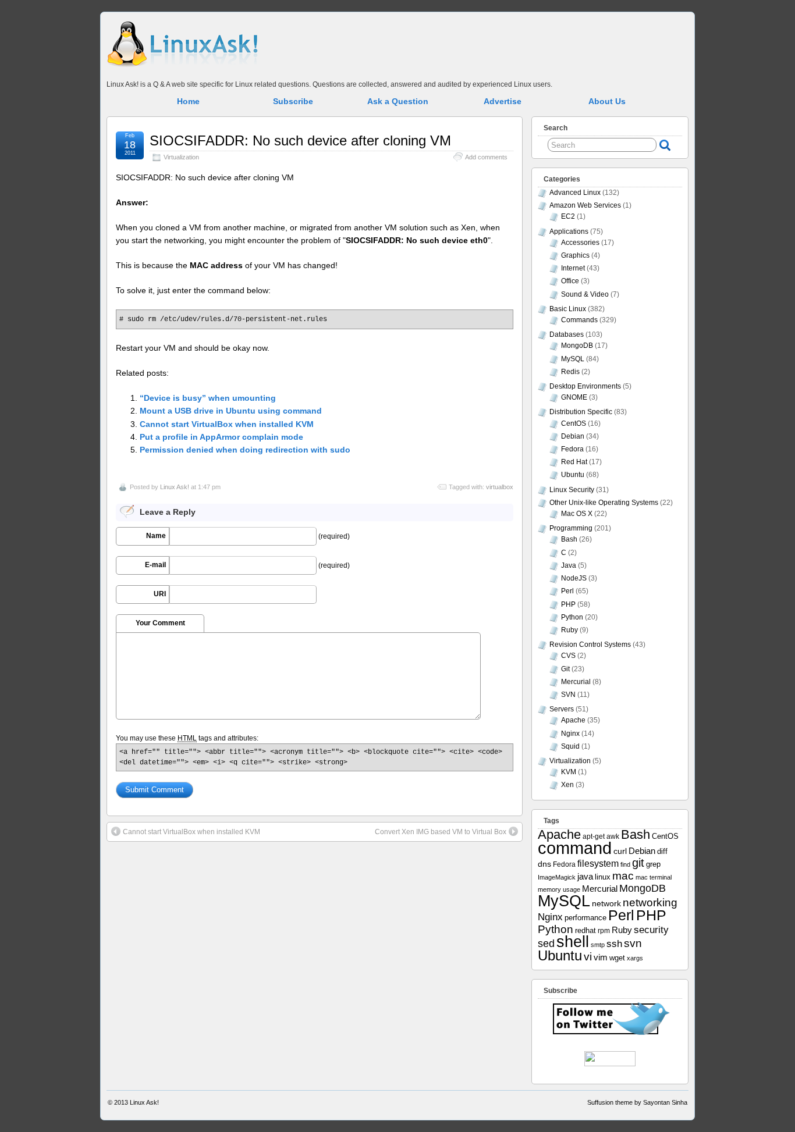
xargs (635, 958)
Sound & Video (585, 294)
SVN (568, 694)
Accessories (580, 242)
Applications (568, 231)
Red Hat (574, 462)
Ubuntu (572, 475)
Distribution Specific (580, 412)
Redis (570, 372)
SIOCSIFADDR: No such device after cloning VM (300, 140)
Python (572, 617)
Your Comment (160, 623)
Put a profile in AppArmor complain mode (221, 437)
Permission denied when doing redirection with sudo (245, 449)
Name (156, 536)
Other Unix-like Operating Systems (603, 503)
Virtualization (181, 157)
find (625, 864)
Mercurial (576, 682)
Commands (579, 320)
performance (585, 918)
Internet (573, 268)
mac (623, 876)
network (606, 903)
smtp (598, 944)
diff (662, 851)
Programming (570, 528)
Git (565, 669)
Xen (567, 785)
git (638, 862)
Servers (561, 709)
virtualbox (499, 486)
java (585, 876)
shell (572, 942)
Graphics (575, 255)
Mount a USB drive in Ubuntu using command (231, 410)
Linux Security (571, 490)
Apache (573, 720)
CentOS (573, 423)
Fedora (572, 449)
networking (650, 902)
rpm (604, 930)
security (651, 929)
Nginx (570, 733)
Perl (567, 591)
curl (620, 851)
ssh (614, 943)
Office (570, 281)
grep (653, 864)
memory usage (559, 889)
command (575, 847)
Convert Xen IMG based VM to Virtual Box (440, 832)
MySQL (572, 359)
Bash (569, 539)
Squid (570, 746)
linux (603, 877)
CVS (568, 656)
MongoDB (577, 345)
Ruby (569, 630)
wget (617, 957)
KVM (568, 772)
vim (601, 957)
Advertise (502, 101)
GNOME (574, 397)
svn (633, 943)
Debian (572, 436)
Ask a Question (397, 101)
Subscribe (293, 101)
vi (588, 957)
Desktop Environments (585, 386)
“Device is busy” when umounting (208, 398)
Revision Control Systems (590, 644)
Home (188, 101)
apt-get (594, 836)
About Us (607, 101)
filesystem (598, 863)
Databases (566, 334)
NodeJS (574, 578)
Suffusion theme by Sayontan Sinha (637, 1102)
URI (160, 594)
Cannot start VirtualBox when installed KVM (227, 424)
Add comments (486, 157)
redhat (585, 931)
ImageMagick (557, 877)
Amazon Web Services (585, 205)
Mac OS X (576, 514)
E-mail (155, 565)
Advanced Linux (575, 192)
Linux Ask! (174, 486)
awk (612, 836)
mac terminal (654, 877)
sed (546, 943)
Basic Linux (567, 309)
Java (568, 565)
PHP (568, 604)
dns (544, 863)
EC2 (568, 216)
